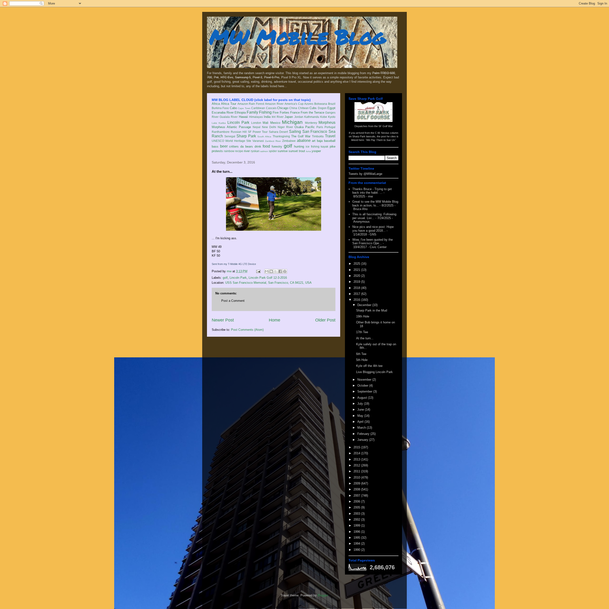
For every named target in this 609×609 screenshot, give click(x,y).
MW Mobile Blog (297, 36)
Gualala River (229, 116)
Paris (319, 127)
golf (288, 146)
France (295, 112)
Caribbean (258, 108)
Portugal (329, 127)
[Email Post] (258, 271)
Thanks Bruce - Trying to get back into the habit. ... (372, 191)
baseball (329, 141)
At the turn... (364, 338)
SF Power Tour (258, 131)
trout (302, 151)
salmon (264, 151)
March (362, 427)
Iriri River (278, 116)
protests (217, 151)
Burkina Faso (220, 108)
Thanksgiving (281, 136)
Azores (308, 103)
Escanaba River (223, 112)
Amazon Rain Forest (250, 103)
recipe (239, 151)
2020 (357, 276)
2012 (357, 465)
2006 (357, 501)
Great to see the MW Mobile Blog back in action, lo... (375, 203)
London (256, 122)
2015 (357, 447)
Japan (289, 117)
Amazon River (274, 103)
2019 (357, 281)
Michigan (292, 122)
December (364, 305)
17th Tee (362, 332)
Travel (330, 136)
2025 (357, 263)
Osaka (299, 127)
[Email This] (266, 271)
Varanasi (258, 140)
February (363, 434)
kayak (324, 146)
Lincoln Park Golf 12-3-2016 (268, 277)
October (363, 385)
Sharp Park (246, 136)
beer (224, 146)
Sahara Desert (278, 131)
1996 (357, 531)
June (361, 409)
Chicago (282, 108)
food (266, 146)
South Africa (264, 136)
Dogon (322, 108)
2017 (357, 294)
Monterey (311, 122)
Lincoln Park (238, 122)
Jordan (298, 116)
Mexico (275, 123)
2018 (357, 288)
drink (258, 146)
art (313, 141)
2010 (357, 477)
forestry (277, 146)
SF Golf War (385, 126)
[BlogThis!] (271, 271)
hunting (299, 146)
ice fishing (312, 146)
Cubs (313, 108)
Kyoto (331, 116)
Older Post (325, 320)
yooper (316, 151)
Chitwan (303, 108)
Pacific (310, 127)
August (362, 397)
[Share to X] (275, 271)
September (365, 391)
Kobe (323, 116)
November (364, 379)
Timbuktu (318, 136)
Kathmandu (311, 116)
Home (274, 320)
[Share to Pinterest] (284, 271)
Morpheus (327, 122)
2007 (357, 495)
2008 (357, 489)
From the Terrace (312, 112)
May (360, 415)
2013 (357, 459)
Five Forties (281, 112)
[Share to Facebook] (280, 271)
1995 (357, 537)
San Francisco (314, 131)
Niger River (285, 127)
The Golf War (300, 136)
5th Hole (362, 360)
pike (332, 146)
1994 (357, 543)
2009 (357, 483)
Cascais (271, 108)
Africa (216, 103)
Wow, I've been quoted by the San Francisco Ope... (372, 241)
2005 (357, 507)
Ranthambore (221, 131)
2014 (357, 453)
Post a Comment (233, 300)
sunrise (283, 151)
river (247, 151)
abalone (304, 141)
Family (252, 112)
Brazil (331, 103)
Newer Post (223, 320)
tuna (308, 151)
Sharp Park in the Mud (371, 310)
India (267, 117)
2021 (357, 270)
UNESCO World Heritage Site (231, 140)
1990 (357, 549)
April (360, 421)
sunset (293, 151)
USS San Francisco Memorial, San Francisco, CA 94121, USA (268, 282)
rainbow (229, 151)
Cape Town (244, 108)
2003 (357, 513)
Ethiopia (240, 112)
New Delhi (269, 127)
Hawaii (243, 117)
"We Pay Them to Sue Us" (380, 140)
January (363, 439)
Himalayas (256, 116)
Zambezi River (273, 141)
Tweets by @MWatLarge (365, 174)
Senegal (229, 136)
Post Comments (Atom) (247, 329)
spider (273, 151)
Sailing (295, 131)
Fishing (265, 112)
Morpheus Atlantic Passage (231, 127)
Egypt (331, 108)
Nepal (256, 127)
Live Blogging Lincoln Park (374, 372)
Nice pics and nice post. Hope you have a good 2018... (373, 228)
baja (320, 141)
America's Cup (294, 103)
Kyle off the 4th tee (369, 366)
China (293, 108)
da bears (246, 146)
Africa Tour (228, 103)
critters (234, 146)
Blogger (323, 595)
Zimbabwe (289, 140)
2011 (357, 471)
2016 (357, 300)
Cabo (233, 108)
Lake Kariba (219, 123)
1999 (357, 525)
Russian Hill (239, 131)
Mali (265, 123)
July (360, 403)
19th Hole (362, 316)
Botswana (320, 103)
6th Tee (361, 354)
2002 (357, 519)
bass (215, 146)
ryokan (255, 151)
